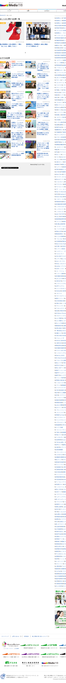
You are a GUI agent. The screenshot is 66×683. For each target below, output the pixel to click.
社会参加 (58, 526)
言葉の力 (58, 303)
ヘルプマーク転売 (60, 117)
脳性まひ (58, 45)
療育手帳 (58, 142)
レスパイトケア (60, 412)
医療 (57, 573)
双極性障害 (59, 40)
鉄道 (57, 310)
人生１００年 (59, 77)
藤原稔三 (58, 541)
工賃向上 (58, 432)
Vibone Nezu (59, 196)
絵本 (57, 392)
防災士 (61, 581)
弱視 (57, 47)
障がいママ (59, 363)
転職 (64, 57)
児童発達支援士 (60, 469)
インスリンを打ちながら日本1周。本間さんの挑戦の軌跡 (18, 75)
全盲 (60, 47)
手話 (57, 152)
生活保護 (58, 241)
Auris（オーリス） (61, 261)
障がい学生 (59, 489)
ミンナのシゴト (60, 211)
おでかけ (47, 10)
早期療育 (63, 172)
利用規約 (26, 636)
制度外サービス (60, 504)
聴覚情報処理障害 (60, 219)
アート (63, 80)
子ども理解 (62, 392)
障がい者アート (60, 367)
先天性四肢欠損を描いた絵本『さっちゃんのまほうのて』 (43, 155)
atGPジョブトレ (60, 286)
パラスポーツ (59, 102)
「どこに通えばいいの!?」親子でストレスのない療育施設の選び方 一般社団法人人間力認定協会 (43, 67)
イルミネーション (60, 82)
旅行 (63, 107)
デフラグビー (59, 184)
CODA (57, 390)
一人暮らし (62, 97)
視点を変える (59, 546)
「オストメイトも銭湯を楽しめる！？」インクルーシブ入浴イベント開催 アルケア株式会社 (43, 87)
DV (56, 511)
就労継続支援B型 (60, 348)
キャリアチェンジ (60, 417)
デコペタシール (60, 186)
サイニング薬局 (60, 377)
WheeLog (58, 107)
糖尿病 (57, 568)
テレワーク (59, 167)
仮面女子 (58, 164)
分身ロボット (59, 162)
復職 (62, 400)
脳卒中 (57, 375)
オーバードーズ (60, 112)
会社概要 (17, 648)
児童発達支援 (59, 583)
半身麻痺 (58, 132)
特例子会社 (59, 127)
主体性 (63, 291)
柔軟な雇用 (59, 506)
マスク (57, 157)
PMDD (57, 169)
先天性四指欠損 (60, 300)
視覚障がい (59, 20)
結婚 (57, 124)
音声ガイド (59, 444)
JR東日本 (61, 310)
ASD (64, 434)
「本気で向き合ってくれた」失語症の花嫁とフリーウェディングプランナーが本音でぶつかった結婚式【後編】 (43, 126)
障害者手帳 (59, 28)
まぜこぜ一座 (59, 278)
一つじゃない (59, 238)
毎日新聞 (58, 75)
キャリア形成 (59, 427)
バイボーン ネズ (60, 199)
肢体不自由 (59, 534)
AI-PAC (58, 172)
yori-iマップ (59, 407)
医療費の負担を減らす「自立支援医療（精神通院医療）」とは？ (17, 85)
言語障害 (58, 439)
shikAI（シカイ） (60, 268)
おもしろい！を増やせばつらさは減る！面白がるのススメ (43, 105)
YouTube (58, 571)
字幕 (57, 90)
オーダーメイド (60, 561)
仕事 (28, 10)
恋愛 (60, 124)
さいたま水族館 (60, 236)
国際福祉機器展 (60, 144)
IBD (57, 139)
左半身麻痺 (59, 529)
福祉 (57, 95)
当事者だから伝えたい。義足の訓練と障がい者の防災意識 (43, 75)
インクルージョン (60, 487)
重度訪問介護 (59, 345)
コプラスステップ (60, 422)
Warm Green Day (60, 243)
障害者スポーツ (60, 70)
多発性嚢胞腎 (59, 449)
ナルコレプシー (60, 253)
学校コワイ (59, 434)
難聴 (64, 43)
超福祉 (63, 75)
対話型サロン (59, 484)
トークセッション (60, 67)
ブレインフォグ (60, 464)
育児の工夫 (59, 365)
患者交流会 (62, 573)
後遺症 (57, 400)
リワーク (58, 385)
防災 (63, 578)
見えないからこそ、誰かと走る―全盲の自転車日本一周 (17, 145)
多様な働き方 (59, 328)
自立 (57, 97)
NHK (60, 139)
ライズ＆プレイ (60, 437)
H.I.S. (59, 109)
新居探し (58, 114)
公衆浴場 (58, 566)
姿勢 (57, 558)
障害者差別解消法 (60, 38)
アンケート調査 (60, 273)
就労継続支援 (59, 276)
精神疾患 (58, 544)
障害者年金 (59, 43)
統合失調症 (59, 25)
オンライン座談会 (60, 248)
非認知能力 (59, 467)
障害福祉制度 (59, 516)
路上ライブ (59, 459)
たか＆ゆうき (59, 454)
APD (62, 216)
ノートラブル (59, 229)
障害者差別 (59, 201)
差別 (57, 100)
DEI (57, 395)
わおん (57, 216)
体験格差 (58, 556)
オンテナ (61, 95)
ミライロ (58, 159)
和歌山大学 (59, 231)
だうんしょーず (60, 338)
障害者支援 (59, 402)
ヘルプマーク (59, 60)
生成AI (57, 447)
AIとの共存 (59, 586)
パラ (60, 90)
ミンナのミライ (60, 209)
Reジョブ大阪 (59, 323)
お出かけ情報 (59, 405)
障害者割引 (59, 52)
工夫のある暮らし (60, 442)
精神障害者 (59, 57)
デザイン (58, 80)
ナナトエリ (59, 221)
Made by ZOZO (60, 355)
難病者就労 (59, 325)
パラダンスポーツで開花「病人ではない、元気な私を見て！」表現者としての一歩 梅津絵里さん (43, 147)
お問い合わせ (15, 636)
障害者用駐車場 (60, 477)
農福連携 (58, 425)
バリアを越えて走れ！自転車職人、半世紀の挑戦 (17, 105)
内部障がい (59, 23)
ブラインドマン (60, 305)
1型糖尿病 (63, 568)
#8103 (57, 509)
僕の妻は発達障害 (60, 224)
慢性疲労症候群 (60, 462)
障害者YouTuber (60, 415)
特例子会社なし (60, 531)
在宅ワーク (59, 491)
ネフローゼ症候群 (60, 137)
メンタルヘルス (60, 382)
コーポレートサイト (8, 648)
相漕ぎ (57, 519)
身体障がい (59, 18)
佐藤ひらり (59, 333)
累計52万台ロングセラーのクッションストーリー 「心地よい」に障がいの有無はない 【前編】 (18, 97)
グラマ (64, 281)
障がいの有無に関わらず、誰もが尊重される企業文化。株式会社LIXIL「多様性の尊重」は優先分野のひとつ (18, 136)
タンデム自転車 (60, 122)
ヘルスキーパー (60, 147)
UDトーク (58, 154)
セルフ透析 (59, 318)
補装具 (57, 551)
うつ (63, 45)
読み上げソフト (60, 179)
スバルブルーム (60, 181)
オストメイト (59, 563)
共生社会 (58, 291)
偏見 (60, 100)
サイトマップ (5, 636)
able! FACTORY (60, 214)
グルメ (63, 142)
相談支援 (58, 578)
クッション (62, 558)
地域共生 (62, 390)
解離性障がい (59, 129)
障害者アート (59, 539)
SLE (57, 521)
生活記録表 (59, 479)
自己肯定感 (59, 472)
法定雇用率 (59, 50)
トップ (9, 10)
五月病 (57, 119)
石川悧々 (58, 246)
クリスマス (59, 85)
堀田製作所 (59, 549)
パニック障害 (59, 62)
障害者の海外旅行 (60, 380)
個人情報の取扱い (39, 636)
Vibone (58, 92)
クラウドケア (59, 501)
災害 (57, 581)
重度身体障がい (60, 234)
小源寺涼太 (59, 343)
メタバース (59, 293)
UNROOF (58, 281)
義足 (57, 149)
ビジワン (58, 258)
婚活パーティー (60, 298)
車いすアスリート (60, 524)
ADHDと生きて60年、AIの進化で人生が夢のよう (18, 65)
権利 (63, 526)
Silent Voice (59, 174)
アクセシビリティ (60, 308)
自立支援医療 (59, 576)
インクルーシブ (60, 397)
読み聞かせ (59, 514)
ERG (57, 194)
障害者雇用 (59, 65)
